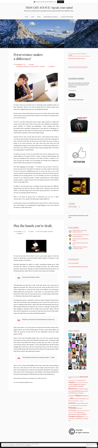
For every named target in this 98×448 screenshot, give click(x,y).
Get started (60, 1)
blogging (71, 382)
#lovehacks (76, 377)
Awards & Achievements (67, 17)
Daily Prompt (77, 386)
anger (73, 380)
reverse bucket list (79, 410)
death (81, 386)
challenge (70, 384)
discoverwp (79, 389)
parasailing (70, 405)
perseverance (79, 405)
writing (69, 420)
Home (26, 17)
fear (71, 391)
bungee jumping (85, 382)
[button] (76, 189)
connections (83, 384)
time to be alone (85, 416)
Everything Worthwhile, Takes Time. (78, 267)
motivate (71, 403)
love (69, 401)
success (70, 414)
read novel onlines (77, 235)
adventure (70, 380)
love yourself (74, 401)
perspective (84, 405)
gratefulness (72, 393)
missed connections (80, 401)
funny (79, 391)
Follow (72, 95)
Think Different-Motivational (76, 58)
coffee (79, 384)
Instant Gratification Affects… (80, 247)
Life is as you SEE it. (73, 263)
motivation (78, 403)
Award (78, 380)
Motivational (35, 66)
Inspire (26, 66)
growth (77, 393)
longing (87, 398)
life (30, 66)
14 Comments (51, 66)
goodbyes (86, 391)
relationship (72, 410)
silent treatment (73, 412)
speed (81, 412)
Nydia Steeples (76, 230)
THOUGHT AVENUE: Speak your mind (49, 7)
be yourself (82, 380)
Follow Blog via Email (76, 78)
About (32, 17)
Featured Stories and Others (51, 17)
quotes (80, 408)
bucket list (76, 382)
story (84, 412)
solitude (78, 412)
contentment (71, 386)
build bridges (80, 382)
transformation (71, 418)
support (75, 414)
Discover (39, 231)
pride (78, 408)
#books (72, 377)
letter (69, 398)
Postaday (42, 66)
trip (76, 418)
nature (82, 403)
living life (84, 398)
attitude (75, 380)
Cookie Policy (28, 445)
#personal (20, 66)
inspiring (84, 396)
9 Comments (19, 233)
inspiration (71, 396)
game (82, 391)
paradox (86, 403)
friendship (75, 391)
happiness (81, 393)
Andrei (32, 64)
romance (88, 410)
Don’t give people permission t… (80, 231)
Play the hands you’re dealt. (33, 226)
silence (69, 412)
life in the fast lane (77, 398)
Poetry (39, 17)
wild (83, 418)
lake (88, 395)
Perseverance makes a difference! (28, 56)
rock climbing (84, 410)
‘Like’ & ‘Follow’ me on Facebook (78, 66)
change (75, 384)
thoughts (84, 414)
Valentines (79, 418)
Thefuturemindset (77, 247)
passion (74, 405)
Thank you (79, 414)
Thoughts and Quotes (75, 416)
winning (86, 418)
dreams (84, 389)
